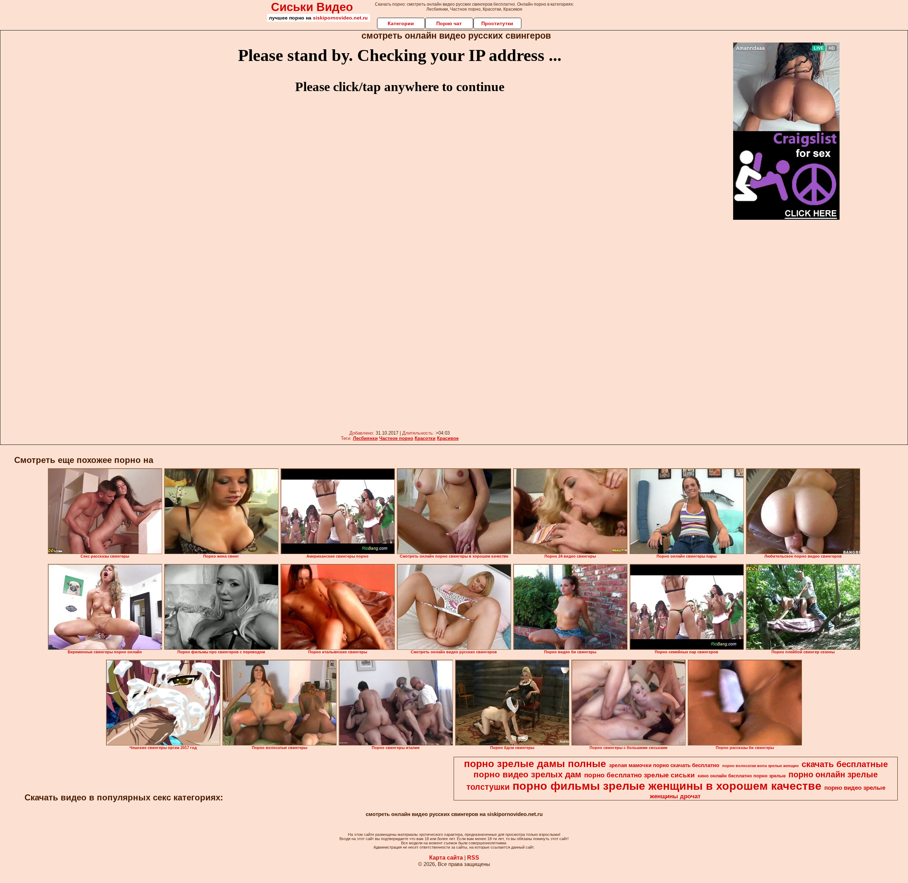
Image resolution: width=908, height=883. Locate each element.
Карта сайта (446, 858)
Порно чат (449, 23)
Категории (401, 23)
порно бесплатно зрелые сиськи (639, 775)
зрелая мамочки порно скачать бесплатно (664, 765)
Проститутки (497, 23)
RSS (473, 858)
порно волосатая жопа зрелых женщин (760, 766)
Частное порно (396, 438)
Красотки (425, 438)
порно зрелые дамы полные (535, 763)
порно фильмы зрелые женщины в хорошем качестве (667, 785)
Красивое (448, 438)
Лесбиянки (365, 438)
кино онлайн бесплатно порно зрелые (742, 775)
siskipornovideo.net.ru (340, 18)
